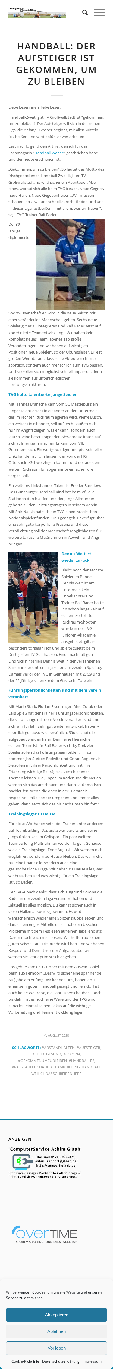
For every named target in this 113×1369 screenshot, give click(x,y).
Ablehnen (56, 1331)
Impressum (92, 1361)
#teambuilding (65, 1067)
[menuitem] (82, 12)
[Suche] (82, 12)
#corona (71, 1053)
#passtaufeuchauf (30, 1067)
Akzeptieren (56, 1314)
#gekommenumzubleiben (42, 1060)
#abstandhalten (58, 1047)
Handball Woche (49, 153)
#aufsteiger (88, 1047)
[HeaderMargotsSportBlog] (37, 12)
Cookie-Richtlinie (25, 1361)
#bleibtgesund (46, 1053)
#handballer (81, 1060)
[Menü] (96, 12)
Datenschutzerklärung (61, 1361)
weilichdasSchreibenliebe (56, 1073)
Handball (91, 1067)
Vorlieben (57, 1348)
